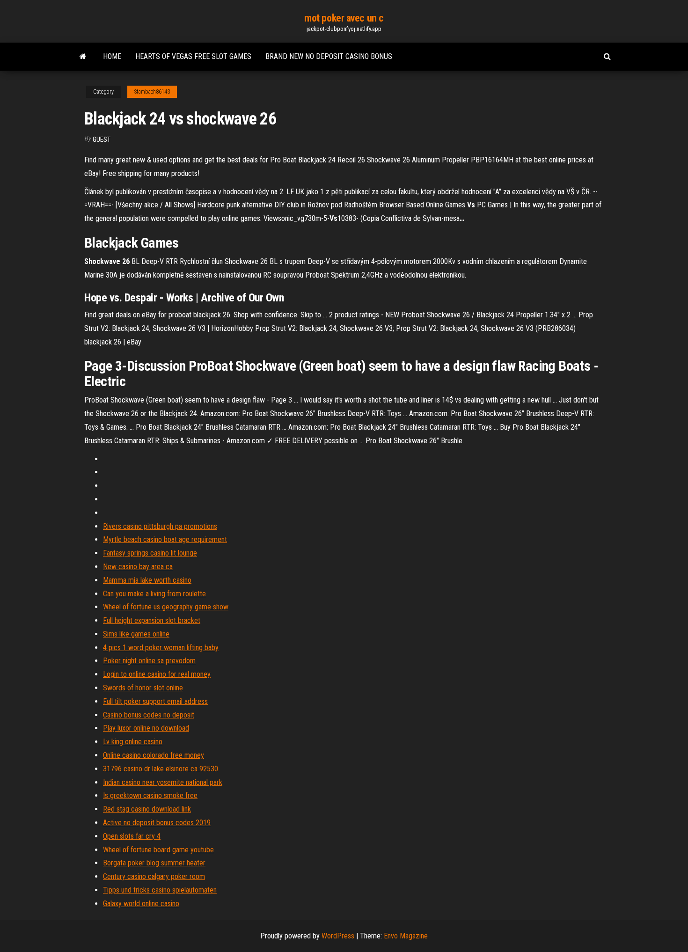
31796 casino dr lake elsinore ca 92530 (160, 768)
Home (112, 56)
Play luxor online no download (146, 728)
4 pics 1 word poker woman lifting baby (161, 647)
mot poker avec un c (344, 18)
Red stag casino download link (147, 809)
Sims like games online (136, 634)
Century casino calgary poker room (154, 876)
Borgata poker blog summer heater (154, 862)
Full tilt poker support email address (155, 701)
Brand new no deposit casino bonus (328, 56)
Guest (101, 139)
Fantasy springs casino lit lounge (150, 553)
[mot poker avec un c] (83, 57)
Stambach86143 (152, 91)
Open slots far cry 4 (132, 836)
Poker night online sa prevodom (149, 660)
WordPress (338, 935)
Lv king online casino (132, 741)
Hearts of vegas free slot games (193, 56)
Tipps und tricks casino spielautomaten (160, 890)
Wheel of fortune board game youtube (158, 849)
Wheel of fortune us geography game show (165, 606)
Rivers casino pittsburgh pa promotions (160, 526)
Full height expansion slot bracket (151, 620)
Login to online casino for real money (157, 674)
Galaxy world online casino (141, 903)
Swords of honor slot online (143, 687)
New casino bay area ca (138, 566)
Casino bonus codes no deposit (148, 714)
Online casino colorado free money (153, 755)
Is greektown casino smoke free (150, 795)
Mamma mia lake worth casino (147, 580)
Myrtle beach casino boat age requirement (165, 539)
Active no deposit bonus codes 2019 (157, 822)
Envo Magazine (406, 935)
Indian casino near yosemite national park (162, 782)
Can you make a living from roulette (154, 593)
